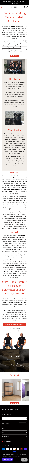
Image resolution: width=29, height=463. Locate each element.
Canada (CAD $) (8, 441)
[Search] (24, 7)
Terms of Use (22, 421)
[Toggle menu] (1, 7)
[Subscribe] (26, 418)
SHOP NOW (14, 56)
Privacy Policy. (5, 423)
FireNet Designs (17, 456)
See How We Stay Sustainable (14, 324)
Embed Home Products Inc (14, 454)
